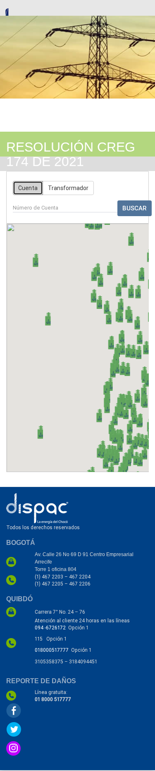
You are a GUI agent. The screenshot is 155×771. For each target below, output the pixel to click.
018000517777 (52, 650)
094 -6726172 (50, 627)
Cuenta (28, 188)
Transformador (68, 188)
